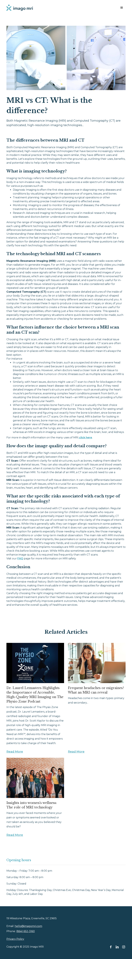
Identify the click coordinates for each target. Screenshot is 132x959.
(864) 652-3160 (25, 931)
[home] (19, 8)
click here (85, 437)
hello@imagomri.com (28, 926)
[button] (122, 8)
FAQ (20, 558)
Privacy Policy (15, 938)
